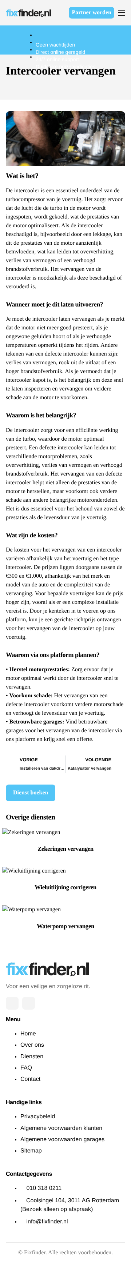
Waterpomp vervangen (65, 926)
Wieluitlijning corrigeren (65, 887)
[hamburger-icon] (121, 13)
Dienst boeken (30, 793)
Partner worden (91, 12)
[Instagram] (28, 1003)
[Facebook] (12, 1003)
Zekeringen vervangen (65, 848)
